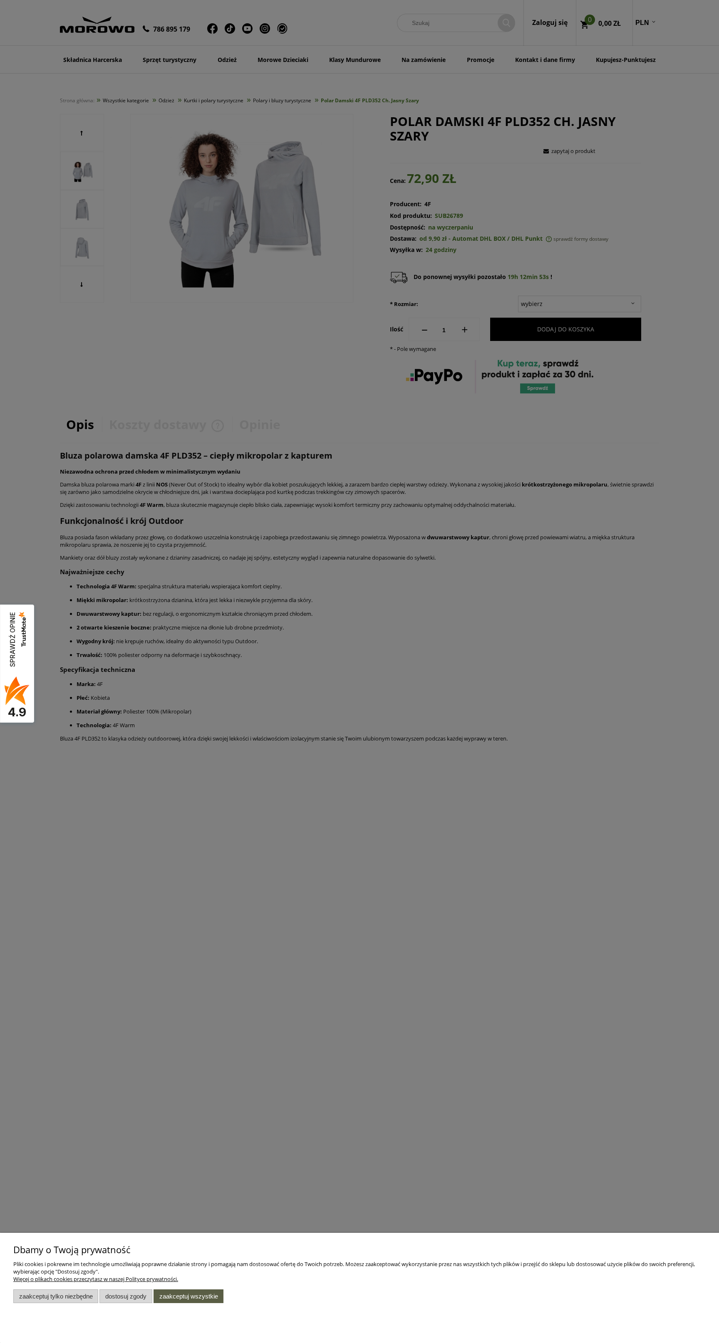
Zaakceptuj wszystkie (188, 1296)
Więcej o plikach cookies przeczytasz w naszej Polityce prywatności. (95, 1279)
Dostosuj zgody (125, 1296)
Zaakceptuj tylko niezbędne (56, 1296)
